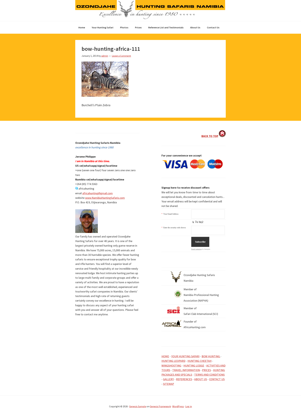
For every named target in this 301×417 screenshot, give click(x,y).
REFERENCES (184, 379)
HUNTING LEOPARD (173, 361)
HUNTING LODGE (193, 365)
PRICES (206, 370)
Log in (188, 406)
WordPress (178, 406)
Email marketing (196, 249)
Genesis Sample (137, 406)
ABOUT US (200, 379)
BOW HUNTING (211, 356)
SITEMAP (168, 384)
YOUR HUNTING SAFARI (185, 356)
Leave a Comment (121, 55)
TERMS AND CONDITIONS (209, 374)
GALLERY (168, 379)
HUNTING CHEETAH (199, 361)
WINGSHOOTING (171, 365)
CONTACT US (217, 379)
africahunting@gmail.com (97, 193)
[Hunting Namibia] (150, 18)
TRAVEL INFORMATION (186, 370)
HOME (165, 356)
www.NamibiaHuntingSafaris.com (105, 198)
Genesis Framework (160, 406)
